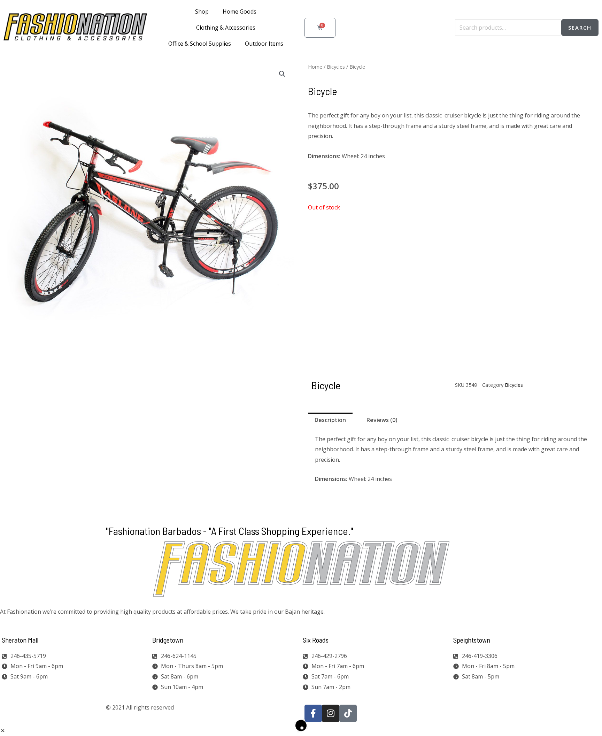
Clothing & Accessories (225, 27)
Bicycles (336, 66)
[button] (282, 74)
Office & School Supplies (199, 43)
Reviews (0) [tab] (382, 420)
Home (315, 66)
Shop (202, 11)
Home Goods (239, 11)
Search (580, 27)
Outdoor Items (264, 43)
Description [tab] (330, 420)
